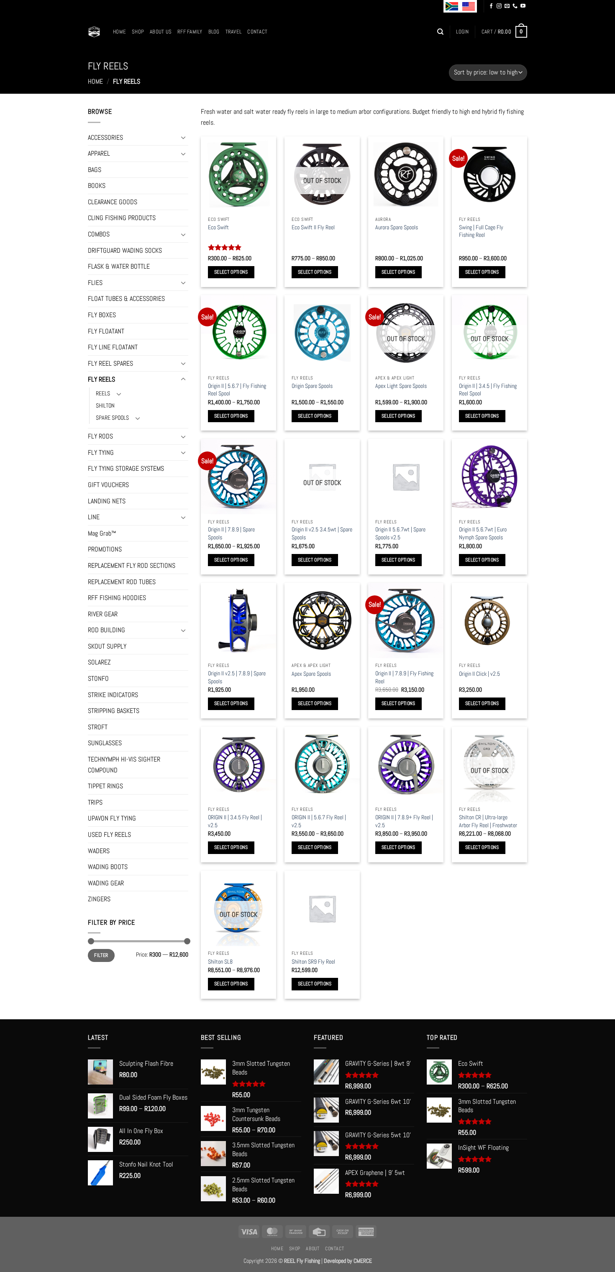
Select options (231, 272)
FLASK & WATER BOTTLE (119, 266)
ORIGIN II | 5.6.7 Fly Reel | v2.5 (319, 821)
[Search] (440, 32)
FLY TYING (101, 452)
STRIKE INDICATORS (113, 694)
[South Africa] (452, 6)
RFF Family (189, 31)
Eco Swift (218, 227)
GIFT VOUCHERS (108, 484)
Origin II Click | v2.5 (479, 673)
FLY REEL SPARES (110, 363)
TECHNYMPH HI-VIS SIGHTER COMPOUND (124, 764)
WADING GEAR (106, 883)
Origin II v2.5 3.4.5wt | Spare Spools (322, 533)
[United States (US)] (468, 6)
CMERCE (363, 1260)
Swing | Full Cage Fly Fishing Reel (481, 231)
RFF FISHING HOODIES (117, 597)
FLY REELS (101, 379)
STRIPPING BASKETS (113, 710)
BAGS (94, 169)
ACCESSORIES (105, 137)
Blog (214, 31)
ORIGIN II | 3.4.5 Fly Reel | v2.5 (235, 821)
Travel (234, 31)
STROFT (98, 727)
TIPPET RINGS (105, 786)
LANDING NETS (107, 501)
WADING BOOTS (108, 866)
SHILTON (105, 405)
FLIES (95, 282)
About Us (161, 31)
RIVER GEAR (103, 614)
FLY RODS (100, 436)
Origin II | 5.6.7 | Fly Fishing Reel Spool (237, 390)
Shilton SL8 (220, 961)
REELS (103, 393)
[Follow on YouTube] (522, 6)
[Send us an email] (507, 6)
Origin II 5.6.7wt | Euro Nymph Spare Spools (483, 533)
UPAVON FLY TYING (112, 818)
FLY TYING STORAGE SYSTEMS (126, 468)
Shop (138, 31)
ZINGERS (99, 899)
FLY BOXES (102, 314)
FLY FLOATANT (106, 331)
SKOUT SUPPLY (107, 646)
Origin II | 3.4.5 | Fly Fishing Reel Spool (488, 390)
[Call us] (515, 6)
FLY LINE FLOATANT (113, 347)
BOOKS (96, 185)
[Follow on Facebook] (491, 6)
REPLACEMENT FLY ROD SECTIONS (131, 565)
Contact (257, 31)
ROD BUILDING (106, 630)
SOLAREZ (99, 662)
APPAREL (99, 153)
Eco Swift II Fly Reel (313, 227)
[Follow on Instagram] (499, 6)
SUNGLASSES (105, 743)
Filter (101, 955)
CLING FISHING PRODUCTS (122, 217)
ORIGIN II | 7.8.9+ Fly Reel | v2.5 (404, 821)
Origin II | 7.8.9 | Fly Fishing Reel (404, 677)
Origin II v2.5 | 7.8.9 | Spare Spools (237, 677)
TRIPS (95, 802)
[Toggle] (183, 137)
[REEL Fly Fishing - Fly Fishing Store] (94, 31)
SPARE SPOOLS (112, 417)
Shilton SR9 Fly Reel (313, 961)
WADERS (99, 850)
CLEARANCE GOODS (112, 201)
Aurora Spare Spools (396, 227)
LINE (94, 517)
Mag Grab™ (102, 533)
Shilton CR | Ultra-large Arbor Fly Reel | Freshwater (488, 821)
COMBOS (99, 234)
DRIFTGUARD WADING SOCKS (125, 250)
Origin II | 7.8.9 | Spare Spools (231, 533)
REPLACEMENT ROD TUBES (122, 581)
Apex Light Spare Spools (401, 386)
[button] (462, 31)
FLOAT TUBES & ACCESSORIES (126, 298)
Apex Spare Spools (311, 673)
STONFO (98, 678)
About (312, 1248)
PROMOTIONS (105, 549)
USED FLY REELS (109, 834)
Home (119, 31)
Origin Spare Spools (312, 386)
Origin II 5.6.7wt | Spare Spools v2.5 (400, 533)
